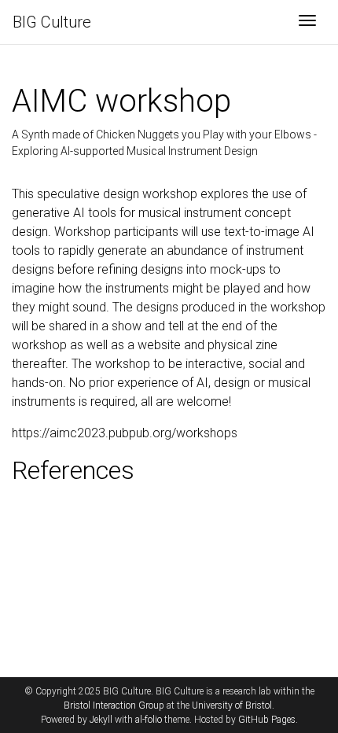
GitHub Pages (267, 719)
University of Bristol (232, 705)
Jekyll (101, 719)
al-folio (148, 719)
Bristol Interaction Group (114, 705)
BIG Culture (52, 22)
